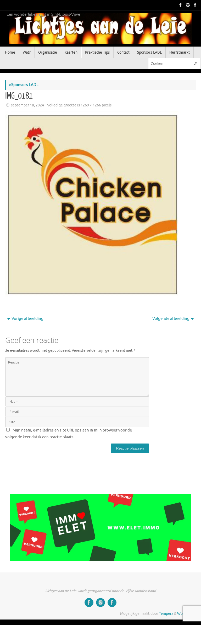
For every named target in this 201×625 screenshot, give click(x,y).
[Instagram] (187, 5)
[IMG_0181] (100, 206)
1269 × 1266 (91, 105)
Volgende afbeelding (170, 318)
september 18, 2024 (27, 105)
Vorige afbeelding (27, 318)
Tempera (166, 613)
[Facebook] (180, 5)
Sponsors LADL (23, 84)
